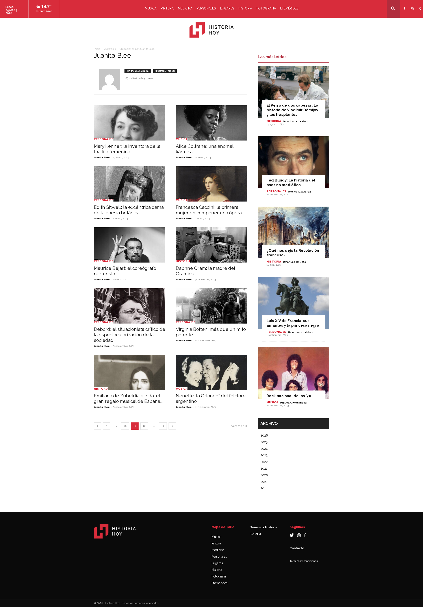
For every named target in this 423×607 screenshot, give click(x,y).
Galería (255, 534)
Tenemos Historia (263, 527)
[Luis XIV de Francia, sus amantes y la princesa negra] (293, 303)
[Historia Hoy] (211, 30)
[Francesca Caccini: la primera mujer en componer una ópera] (211, 184)
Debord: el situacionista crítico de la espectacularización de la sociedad (129, 334)
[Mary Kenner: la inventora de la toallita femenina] (129, 123)
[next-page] (172, 426)
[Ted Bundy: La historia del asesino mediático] (293, 162)
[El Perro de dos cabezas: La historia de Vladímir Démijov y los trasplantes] (293, 92)
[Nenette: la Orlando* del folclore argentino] (211, 372)
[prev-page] (97, 426)
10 (125, 425)
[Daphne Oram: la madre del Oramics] (211, 245)
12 (144, 425)
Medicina (185, 8)
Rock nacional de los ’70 (289, 396)
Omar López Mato (294, 121)
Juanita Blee (102, 157)
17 (163, 425)
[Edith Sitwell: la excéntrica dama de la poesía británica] (129, 184)
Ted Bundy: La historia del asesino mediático (291, 182)
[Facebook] (404, 6)
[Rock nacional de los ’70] (293, 373)
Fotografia (266, 8)
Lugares (227, 8)
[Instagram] (411, 6)
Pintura (167, 8)
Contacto (297, 548)
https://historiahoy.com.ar (138, 78)
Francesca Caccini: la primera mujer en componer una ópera (209, 209)
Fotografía (219, 576)
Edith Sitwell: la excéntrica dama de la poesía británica (129, 209)
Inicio (97, 48)
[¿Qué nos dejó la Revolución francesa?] (293, 232)
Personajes (206, 8)
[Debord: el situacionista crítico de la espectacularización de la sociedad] (129, 306)
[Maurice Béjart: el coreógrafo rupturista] (129, 245)
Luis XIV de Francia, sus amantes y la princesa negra (293, 323)
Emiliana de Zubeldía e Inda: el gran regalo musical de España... (128, 398)
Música (150, 8)
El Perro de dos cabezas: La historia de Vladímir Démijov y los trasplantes (292, 110)
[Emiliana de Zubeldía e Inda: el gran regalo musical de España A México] (129, 372)
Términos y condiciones (304, 561)
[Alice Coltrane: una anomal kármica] (211, 123)
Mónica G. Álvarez (299, 191)
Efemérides (289, 8)
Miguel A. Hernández (293, 402)
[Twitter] (419, 6)
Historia (245, 8)
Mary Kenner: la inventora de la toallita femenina (127, 148)
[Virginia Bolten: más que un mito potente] (211, 306)
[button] (393, 8)
